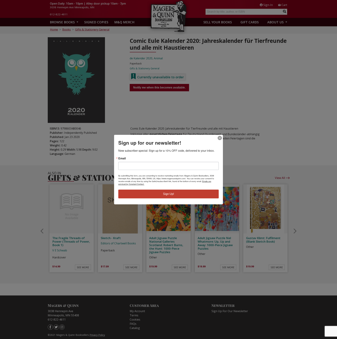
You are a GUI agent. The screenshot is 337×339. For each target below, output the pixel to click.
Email (122, 158)
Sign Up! (168, 193)
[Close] (220, 138)
